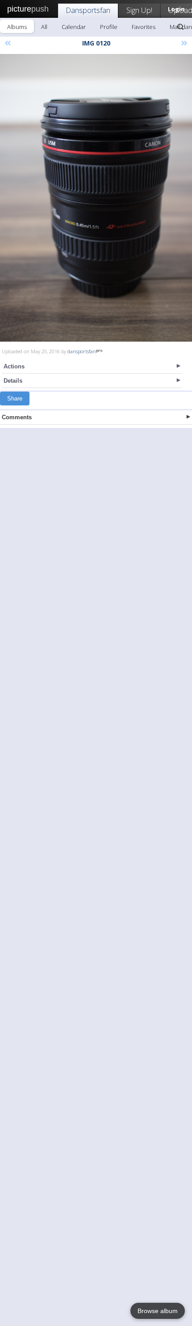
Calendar (74, 27)
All (44, 27)
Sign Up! (139, 10)
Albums (17, 27)
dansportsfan (81, 351)
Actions (14, 366)
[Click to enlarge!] (96, 198)
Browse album (158, 1310)
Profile (108, 27)
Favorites (143, 27)
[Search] (180, 27)
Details (13, 380)
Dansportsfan (88, 10)
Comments (17, 417)
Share (14, 398)
